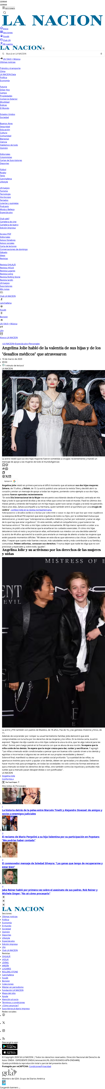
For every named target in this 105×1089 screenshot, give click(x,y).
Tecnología (5, 194)
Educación (5, 129)
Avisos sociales (7, 243)
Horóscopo (5, 197)
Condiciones (35, 1066)
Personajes (34, 343)
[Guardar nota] (3, 465)
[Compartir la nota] (3, 469)
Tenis (2, 175)
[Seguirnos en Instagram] (3, 1031)
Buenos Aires (6, 123)
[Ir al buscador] (4, 12)
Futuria (3, 86)
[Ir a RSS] (3, 1039)
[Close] (3, 897)
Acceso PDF (5, 234)
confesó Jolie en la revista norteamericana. (31, 509)
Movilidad (4, 102)
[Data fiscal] (4, 1084)
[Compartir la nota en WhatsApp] (6, 469)
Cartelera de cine (8, 221)
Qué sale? (4, 218)
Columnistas (6, 157)
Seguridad (5, 126)
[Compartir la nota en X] (6, 476)
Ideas (2, 255)
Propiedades (6, 95)
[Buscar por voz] (101, 53)
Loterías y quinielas (9, 203)
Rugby (3, 172)
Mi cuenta (8, 44)
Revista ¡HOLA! (7, 267)
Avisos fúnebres (7, 240)
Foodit (6, 36)
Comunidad (5, 135)
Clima (2, 71)
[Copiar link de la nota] (3, 472)
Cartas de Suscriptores (11, 160)
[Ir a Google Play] (9, 1048)
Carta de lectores (8, 246)
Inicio (5, 28)
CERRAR (3, 2)
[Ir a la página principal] (52, 25)
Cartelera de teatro (9, 224)
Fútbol (3, 169)
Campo (3, 92)
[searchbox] (51, 53)
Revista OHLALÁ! (8, 264)
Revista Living (6, 273)
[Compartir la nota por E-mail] (9, 476)
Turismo (4, 191)
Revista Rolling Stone (10, 277)
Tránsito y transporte (10, 68)
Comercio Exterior (9, 99)
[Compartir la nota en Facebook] (3, 476)
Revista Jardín (6, 280)
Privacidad (46, 1066)
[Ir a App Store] (9, 1054)
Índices (3, 105)
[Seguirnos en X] (3, 1023)
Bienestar (4, 138)
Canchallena (6, 178)
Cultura (3, 132)
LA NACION (8, 343)
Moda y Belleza (7, 209)
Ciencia (3, 142)
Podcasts (4, 206)
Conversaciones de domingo (14, 249)
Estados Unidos (7, 114)
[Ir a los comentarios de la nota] (6, 465)
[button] (52, 192)
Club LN (6, 40)
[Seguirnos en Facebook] (3, 1015)
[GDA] (9, 1075)
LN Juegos (5, 188)
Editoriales (5, 154)
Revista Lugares (7, 270)
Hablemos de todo (9, 145)
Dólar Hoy (5, 89)
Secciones (8, 32)
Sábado (3, 252)
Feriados (4, 200)
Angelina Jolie (8, 775)
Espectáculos (21, 343)
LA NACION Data (8, 74)
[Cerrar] (43, 48)
